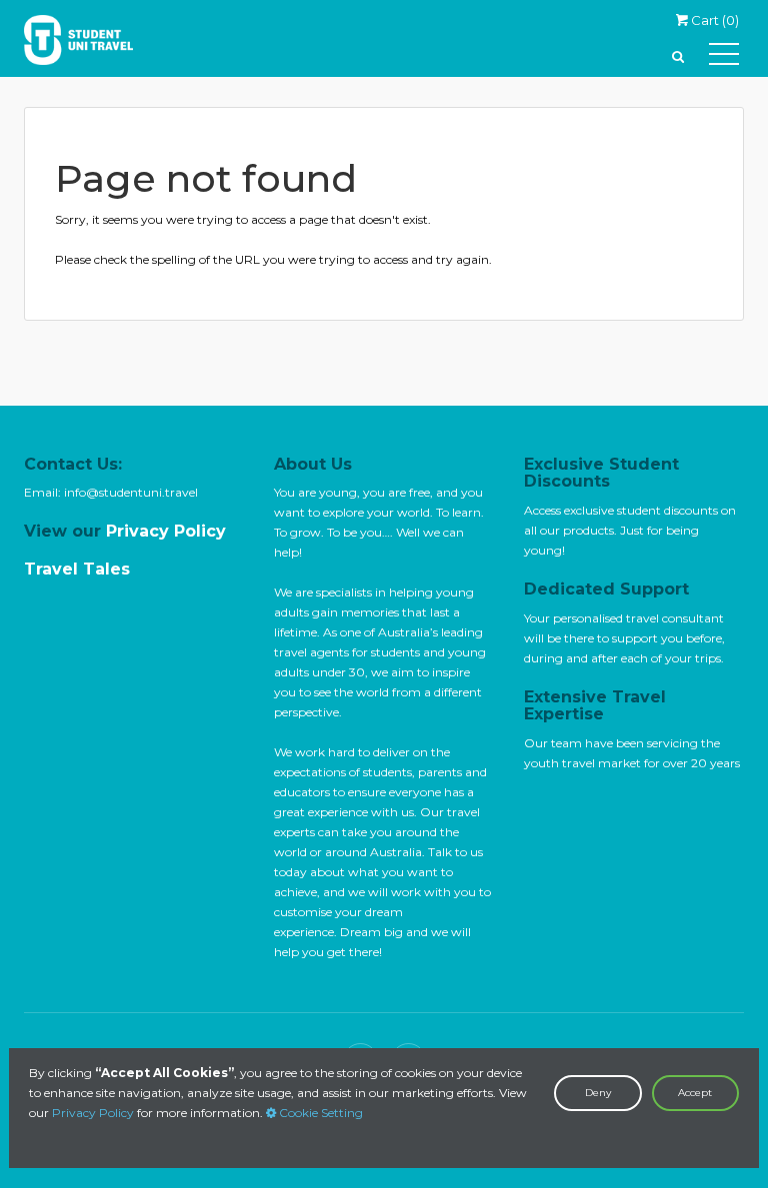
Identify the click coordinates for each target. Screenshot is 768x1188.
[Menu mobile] (724, 58)
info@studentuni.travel (131, 492)
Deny (598, 1092)
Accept (695, 1092)
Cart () (713, 20)
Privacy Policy (93, 1112)
